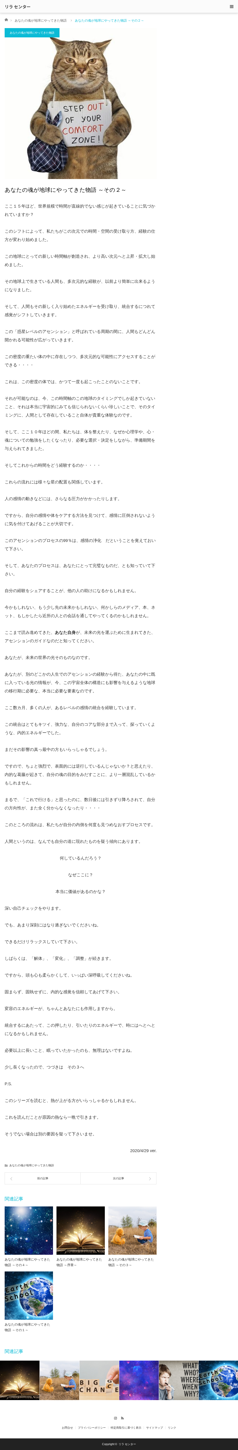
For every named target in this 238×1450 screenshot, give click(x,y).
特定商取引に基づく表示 (126, 1427)
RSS (123, 1417)
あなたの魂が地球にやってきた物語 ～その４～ (27, 1262)
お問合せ (67, 1427)
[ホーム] (6, 19)
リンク (172, 1427)
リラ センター (18, 6)
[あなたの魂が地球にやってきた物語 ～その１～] (29, 1295)
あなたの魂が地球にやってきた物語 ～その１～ (27, 1327)
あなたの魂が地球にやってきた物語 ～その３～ (131, 1262)
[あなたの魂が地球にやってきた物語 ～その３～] (132, 1230)
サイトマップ (154, 1427)
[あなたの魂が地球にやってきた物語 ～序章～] (80, 1230)
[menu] (231, 6)
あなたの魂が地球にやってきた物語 (41, 20)
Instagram (116, 1417)
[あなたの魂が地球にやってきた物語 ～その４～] (29, 1230)
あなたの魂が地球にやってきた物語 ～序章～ (79, 1262)
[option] (20, 1380)
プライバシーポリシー (92, 1427)
